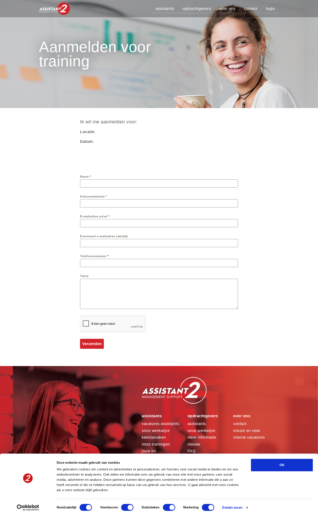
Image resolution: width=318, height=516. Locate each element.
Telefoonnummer (94, 256)
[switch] (127, 507)
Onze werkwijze (156, 430)
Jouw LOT (149, 451)
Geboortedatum (93, 196)
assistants (197, 424)
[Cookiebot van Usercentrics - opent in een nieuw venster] (28, 507)
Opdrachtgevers (197, 8)
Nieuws (194, 444)
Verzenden (92, 344)
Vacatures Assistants (160, 424)
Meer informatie (202, 437)
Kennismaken (154, 437)
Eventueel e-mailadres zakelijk (104, 236)
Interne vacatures (249, 437)
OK (281, 465)
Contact (250, 8)
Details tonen (232, 507)
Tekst (84, 276)
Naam (85, 176)
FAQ (192, 451)
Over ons (227, 8)
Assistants (165, 8)
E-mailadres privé (95, 216)
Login (270, 8)
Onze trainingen (156, 444)
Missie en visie (246, 430)
